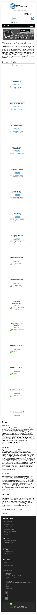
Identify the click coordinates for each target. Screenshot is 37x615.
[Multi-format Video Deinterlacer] (17, 132)
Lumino (22, 606)
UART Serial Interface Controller (17, 236)
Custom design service (10, 528)
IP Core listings (8, 526)
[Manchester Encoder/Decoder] (17, 287)
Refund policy (7, 533)
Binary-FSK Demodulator (16, 257)
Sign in (13, 10)
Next (31, 34)
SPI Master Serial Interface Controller (17, 192)
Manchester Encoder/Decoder (17, 302)
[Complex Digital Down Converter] (17, 309)
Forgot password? (8, 565)
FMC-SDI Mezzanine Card (17, 412)
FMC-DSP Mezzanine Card (17, 390)
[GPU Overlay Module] (17, 109)
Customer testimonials (10, 540)
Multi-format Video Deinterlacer (17, 148)
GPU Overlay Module (16, 125)
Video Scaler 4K (17, 81)
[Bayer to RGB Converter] (17, 88)
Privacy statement (9, 529)
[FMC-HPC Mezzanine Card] (17, 353)
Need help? (23, 10)
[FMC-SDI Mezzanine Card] (17, 397)
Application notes (8, 551)
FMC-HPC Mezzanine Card (17, 368)
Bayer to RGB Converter (16, 103)
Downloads (7, 553)
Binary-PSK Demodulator (16, 279)
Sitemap (6, 534)
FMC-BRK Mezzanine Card (17, 346)
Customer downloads (9, 542)
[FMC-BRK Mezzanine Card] (17, 331)
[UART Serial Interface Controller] (17, 221)
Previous (6, 34)
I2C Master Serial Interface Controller (17, 214)
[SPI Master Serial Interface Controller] (17, 176)
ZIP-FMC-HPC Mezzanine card (16, 479)
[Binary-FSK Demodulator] (17, 243)
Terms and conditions (10, 531)
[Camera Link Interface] (17, 153)
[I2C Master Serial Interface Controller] (17, 199)
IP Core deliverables (9, 524)
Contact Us (9, 588)
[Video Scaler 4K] (17, 65)
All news (4, 513)
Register (17, 10)
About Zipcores (8, 521)
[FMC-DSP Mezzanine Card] (17, 375)
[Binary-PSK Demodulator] (17, 265)
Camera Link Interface (17, 169)
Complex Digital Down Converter (17, 324)
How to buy (7, 523)
